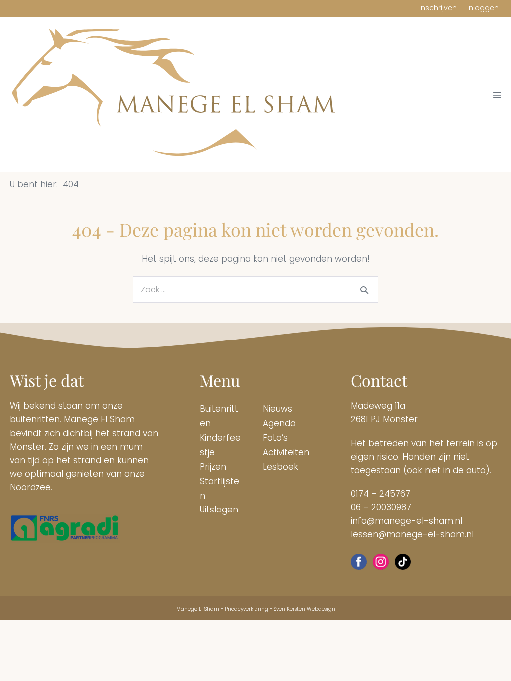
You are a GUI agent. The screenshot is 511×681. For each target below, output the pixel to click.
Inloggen (483, 8)
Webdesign (321, 609)
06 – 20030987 (381, 507)
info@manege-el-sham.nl (406, 521)
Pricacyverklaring (246, 609)
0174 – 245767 (380, 494)
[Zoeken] (364, 290)
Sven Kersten (289, 609)
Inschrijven (438, 8)
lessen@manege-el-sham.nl (412, 534)
